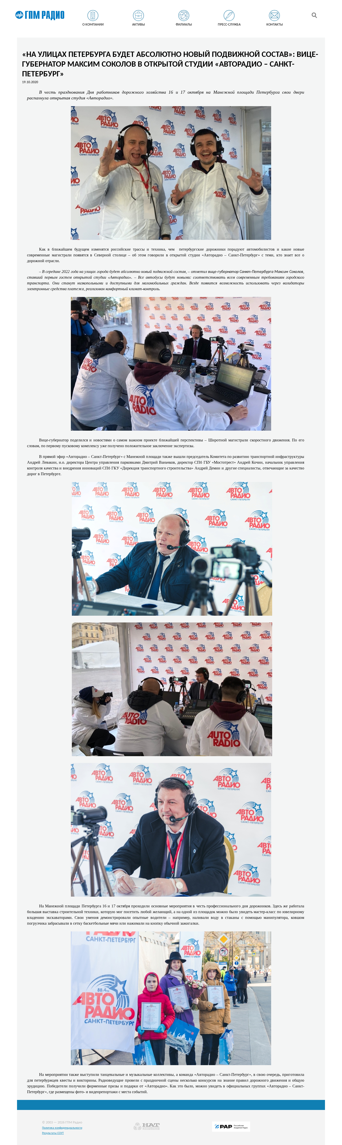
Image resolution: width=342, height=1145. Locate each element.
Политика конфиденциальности (62, 1127)
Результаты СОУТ (53, 1133)
